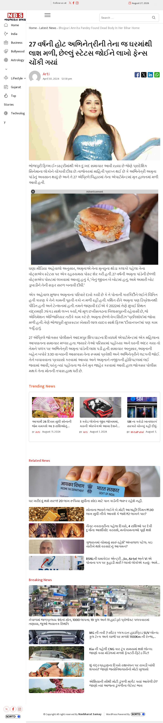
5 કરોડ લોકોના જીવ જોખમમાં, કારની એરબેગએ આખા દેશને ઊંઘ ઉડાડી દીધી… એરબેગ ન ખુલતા (99, 424)
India (14, 34)
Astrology (17, 60)
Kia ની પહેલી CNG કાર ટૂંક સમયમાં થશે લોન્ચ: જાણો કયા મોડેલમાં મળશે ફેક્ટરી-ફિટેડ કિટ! (121, 650)
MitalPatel (137, 432)
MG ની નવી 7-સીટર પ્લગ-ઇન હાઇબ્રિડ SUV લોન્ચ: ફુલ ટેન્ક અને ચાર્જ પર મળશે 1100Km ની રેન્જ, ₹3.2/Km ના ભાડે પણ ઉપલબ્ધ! (124, 634)
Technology (14, 118)
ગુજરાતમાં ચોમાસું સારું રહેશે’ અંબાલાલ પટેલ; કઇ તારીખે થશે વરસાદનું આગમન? (119, 544)
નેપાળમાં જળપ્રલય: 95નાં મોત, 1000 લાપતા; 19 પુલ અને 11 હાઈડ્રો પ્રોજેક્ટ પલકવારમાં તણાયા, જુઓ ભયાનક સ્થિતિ (89, 621)
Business (16, 42)
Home (15, 25)
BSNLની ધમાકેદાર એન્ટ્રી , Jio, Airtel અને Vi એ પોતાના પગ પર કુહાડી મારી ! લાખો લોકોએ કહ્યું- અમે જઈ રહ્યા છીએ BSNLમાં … (121, 560)
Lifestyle (17, 78)
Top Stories (10, 100)
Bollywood (17, 51)
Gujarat (16, 87)
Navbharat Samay (89, 714)
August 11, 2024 (51, 431)
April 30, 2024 (51, 78)
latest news (47, 28)
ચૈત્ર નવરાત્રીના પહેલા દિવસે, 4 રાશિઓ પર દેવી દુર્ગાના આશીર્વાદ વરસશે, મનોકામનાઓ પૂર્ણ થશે (119, 527)
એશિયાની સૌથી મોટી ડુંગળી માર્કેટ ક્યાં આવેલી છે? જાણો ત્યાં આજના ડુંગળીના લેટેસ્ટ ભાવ (123, 683)
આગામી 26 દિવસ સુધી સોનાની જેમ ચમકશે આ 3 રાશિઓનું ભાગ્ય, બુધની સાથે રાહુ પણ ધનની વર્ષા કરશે (52, 424)
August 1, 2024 (98, 431)
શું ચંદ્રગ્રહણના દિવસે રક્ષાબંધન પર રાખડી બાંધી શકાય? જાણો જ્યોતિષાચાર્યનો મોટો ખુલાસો (122, 667)
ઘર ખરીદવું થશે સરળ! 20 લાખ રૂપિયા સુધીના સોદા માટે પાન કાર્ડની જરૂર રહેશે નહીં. (85, 500)
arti (37, 432)
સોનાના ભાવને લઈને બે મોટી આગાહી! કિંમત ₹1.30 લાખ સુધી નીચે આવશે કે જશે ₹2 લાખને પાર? (119, 511)
